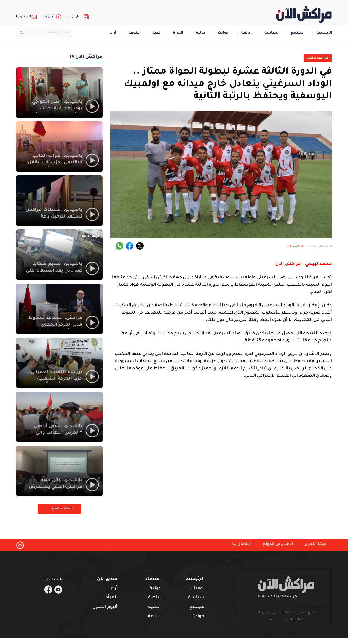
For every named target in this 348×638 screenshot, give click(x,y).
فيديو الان (107, 579)
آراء (113, 33)
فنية (156, 33)
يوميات (196, 588)
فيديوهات (48, 16)
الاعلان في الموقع (278, 544)
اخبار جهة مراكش (317, 58)
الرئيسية (324, 33)
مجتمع (297, 33)
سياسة (271, 33)
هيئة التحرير (315, 544)
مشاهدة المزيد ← (59, 509)
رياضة (246, 33)
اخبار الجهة (74, 16)
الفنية (154, 607)
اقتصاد (153, 579)
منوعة (134, 33)
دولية (200, 33)
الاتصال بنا (23, 16)
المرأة (178, 33)
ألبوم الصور (105, 607)
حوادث (223, 33)
